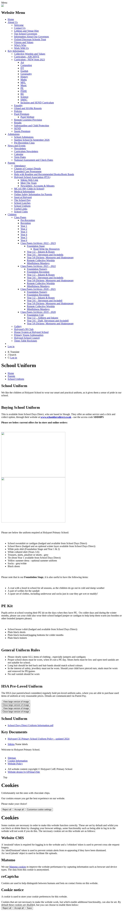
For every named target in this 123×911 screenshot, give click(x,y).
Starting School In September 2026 (31, 140)
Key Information (16, 51)
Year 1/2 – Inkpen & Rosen (41, 251)
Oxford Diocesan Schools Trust (30, 39)
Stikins (11, 744)
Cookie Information (18, 760)
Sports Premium (22, 131)
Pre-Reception (27, 220)
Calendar (18, 154)
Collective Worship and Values (29, 53)
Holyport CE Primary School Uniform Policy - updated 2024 (38, 738)
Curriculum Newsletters (26, 151)
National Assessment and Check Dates (33, 160)
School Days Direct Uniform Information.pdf (30, 725)
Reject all (7, 809)
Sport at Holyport (23, 197)
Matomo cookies (17, 866)
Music (23, 85)
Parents (11, 162)
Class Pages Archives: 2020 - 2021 (38, 289)
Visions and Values (23, 42)
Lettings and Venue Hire (26, 30)
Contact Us (19, 28)
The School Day (22, 200)
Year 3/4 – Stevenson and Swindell (44, 300)
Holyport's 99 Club (23, 329)
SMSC (23, 99)
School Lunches (22, 203)
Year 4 (23, 234)
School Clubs (21, 211)
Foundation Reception (38, 272)
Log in (11, 346)
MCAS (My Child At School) (29, 188)
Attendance (20, 165)
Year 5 (23, 237)
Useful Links (20, 208)
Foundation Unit (35, 315)
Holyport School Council (27, 338)
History (24, 76)
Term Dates (20, 157)
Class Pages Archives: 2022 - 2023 (38, 243)
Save (29, 908)
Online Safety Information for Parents (33, 194)
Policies (18, 111)
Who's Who (20, 45)
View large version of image (16, 701)
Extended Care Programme (27, 171)
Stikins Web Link (29, 180)
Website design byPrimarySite (24, 772)
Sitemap (12, 758)
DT (22, 68)
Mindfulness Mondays (38, 263)
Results (17, 122)
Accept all (19, 809)
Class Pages (20, 217)
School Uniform (22, 206)
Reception (25, 223)
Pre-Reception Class (24, 142)
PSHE (23, 91)
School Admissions (23, 137)
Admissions (14, 134)
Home (11, 19)
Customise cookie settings (39, 809)
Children (12, 214)
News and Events (16, 145)
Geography (26, 74)
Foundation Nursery (37, 269)
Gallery (18, 326)
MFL (23, 82)
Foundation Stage (36, 246)
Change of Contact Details (27, 168)
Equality (18, 105)
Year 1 (23, 226)
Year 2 (23, 228)
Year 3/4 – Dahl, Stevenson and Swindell (48, 320)
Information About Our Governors (31, 36)
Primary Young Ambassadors (28, 335)
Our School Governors (25, 33)
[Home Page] (2, 5)
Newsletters (20, 148)
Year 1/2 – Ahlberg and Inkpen (42, 317)
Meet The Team (28, 183)
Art (22, 62)
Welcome (19, 25)
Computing (26, 65)
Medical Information (24, 191)
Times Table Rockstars (25, 340)
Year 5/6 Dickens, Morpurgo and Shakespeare (50, 257)
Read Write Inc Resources (46, 249)
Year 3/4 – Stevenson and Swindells (45, 254)
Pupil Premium (21, 114)
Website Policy (15, 763)
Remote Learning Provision (28, 119)
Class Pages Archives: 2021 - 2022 (38, 266)
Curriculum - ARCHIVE (26, 56)
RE (22, 94)
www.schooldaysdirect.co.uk (56, 417)
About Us (13, 22)
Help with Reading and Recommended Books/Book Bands (44, 174)
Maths (23, 79)
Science (24, 96)
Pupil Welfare (27, 117)
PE (22, 88)
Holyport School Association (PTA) (32, 177)
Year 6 (23, 240)
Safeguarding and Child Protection (31, 125)
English (24, 71)
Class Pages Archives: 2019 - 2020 (38, 312)
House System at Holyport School (31, 332)
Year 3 (23, 231)
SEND (17, 128)
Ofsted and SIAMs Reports (28, 108)
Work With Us (21, 48)
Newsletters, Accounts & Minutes (37, 185)
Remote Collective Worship (41, 260)
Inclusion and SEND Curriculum (37, 102)
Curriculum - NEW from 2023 (29, 59)
